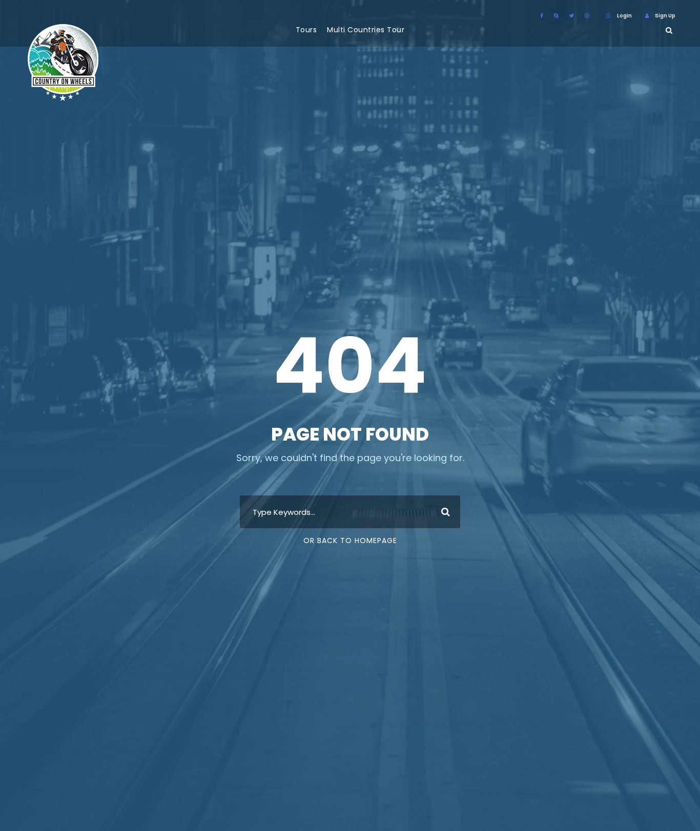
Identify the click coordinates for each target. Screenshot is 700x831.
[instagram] (587, 15)
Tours (306, 30)
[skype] (556, 15)
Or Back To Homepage (350, 540)
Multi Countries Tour (365, 30)
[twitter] (571, 15)
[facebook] (541, 15)
